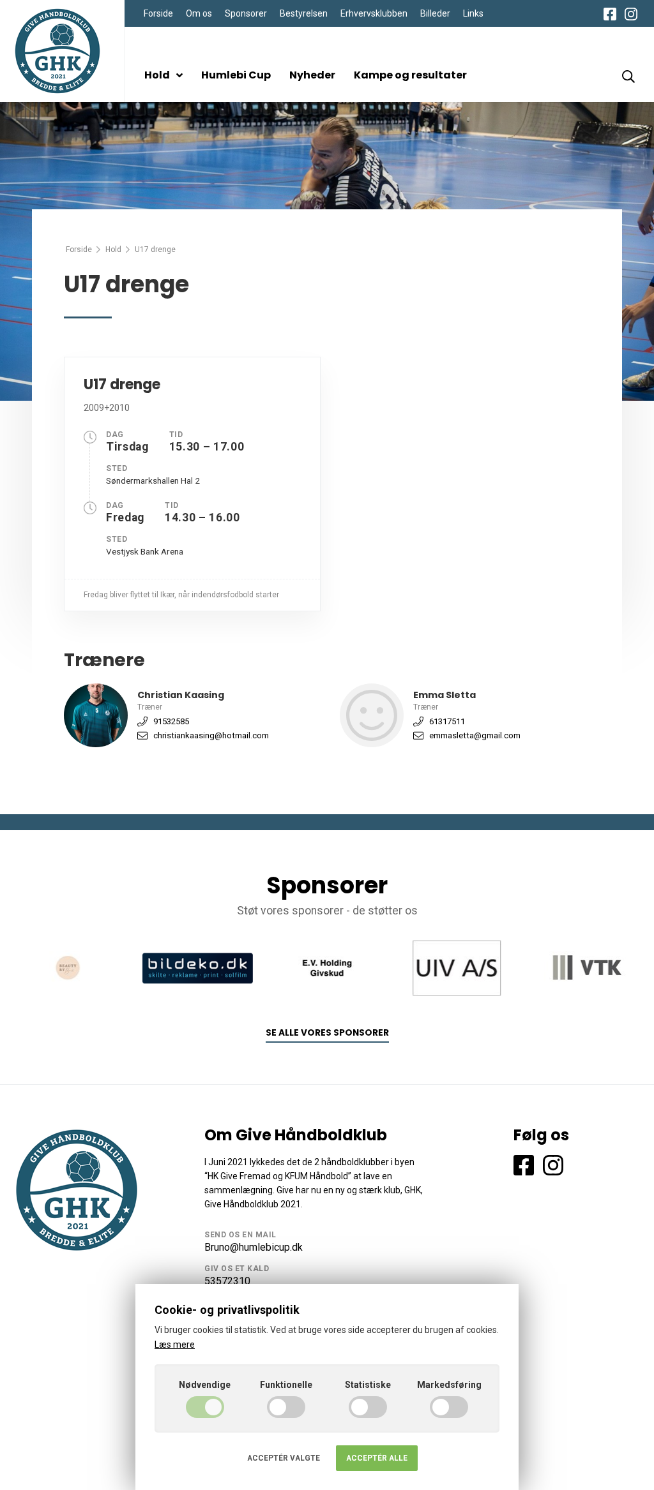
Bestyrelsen (304, 13)
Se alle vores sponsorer (327, 1033)
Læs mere (175, 1344)
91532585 (171, 721)
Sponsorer (246, 13)
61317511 (447, 721)
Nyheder (312, 75)
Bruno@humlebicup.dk (253, 1247)
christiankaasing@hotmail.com (211, 735)
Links (473, 13)
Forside (158, 13)
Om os (199, 13)
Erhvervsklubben (373, 13)
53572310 (227, 1281)
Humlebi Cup (236, 75)
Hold (157, 75)
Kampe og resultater (410, 75)
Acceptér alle (376, 1458)
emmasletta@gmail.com (475, 735)
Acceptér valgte (283, 1458)
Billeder (435, 13)
